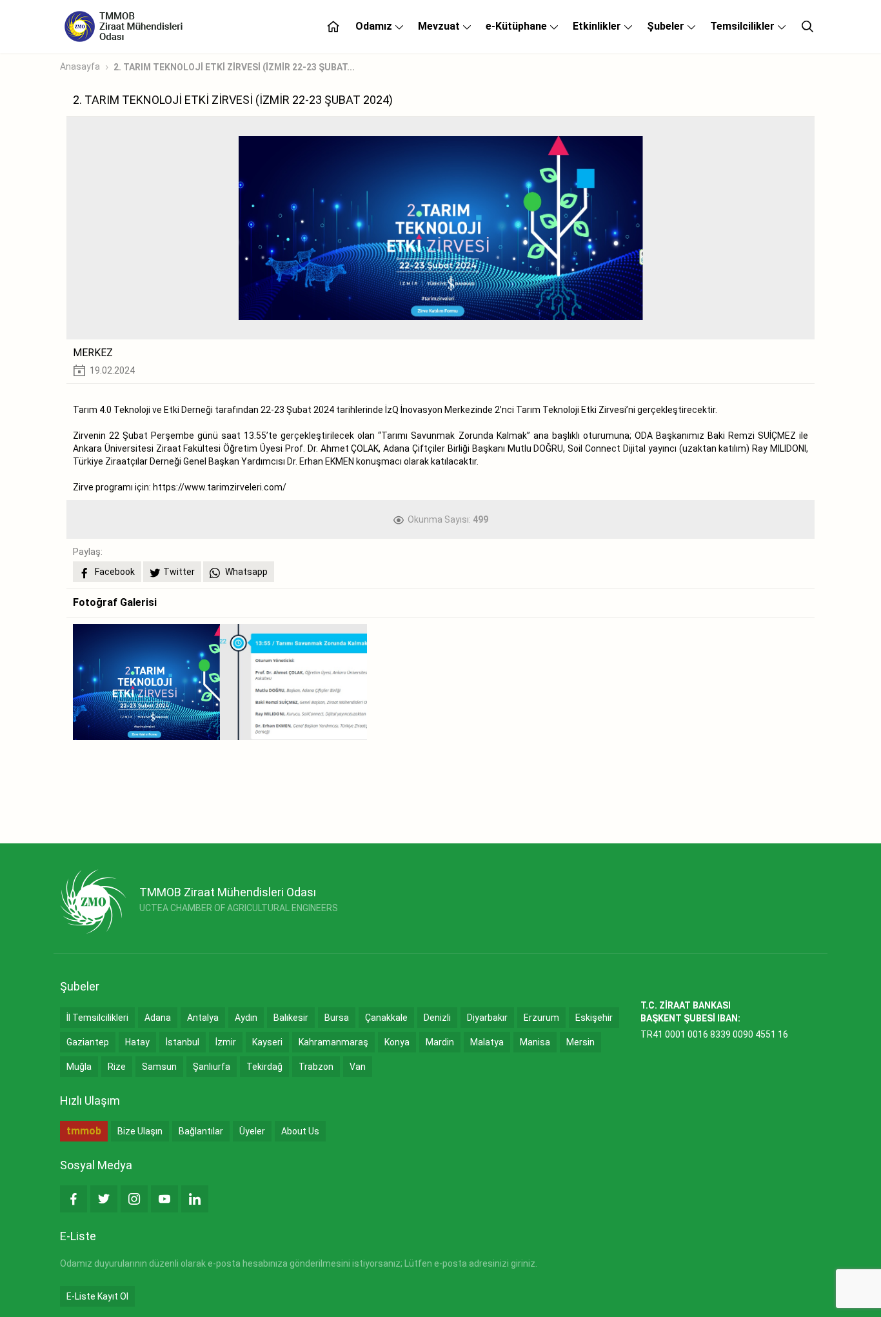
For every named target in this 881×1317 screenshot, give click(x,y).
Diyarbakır (487, 1017)
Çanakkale (386, 1017)
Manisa (535, 1042)
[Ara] (807, 26)
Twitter (179, 572)
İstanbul (182, 1042)
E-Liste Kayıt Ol (97, 1296)
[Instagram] (134, 1198)
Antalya (203, 1017)
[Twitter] (103, 1198)
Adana (157, 1017)
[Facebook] (73, 1198)
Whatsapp (245, 572)
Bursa (336, 1017)
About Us (300, 1131)
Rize (117, 1066)
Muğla (79, 1066)
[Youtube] (164, 1198)
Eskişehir (594, 1017)
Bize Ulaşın (140, 1131)
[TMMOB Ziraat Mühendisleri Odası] (93, 901)
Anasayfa (80, 66)
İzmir (225, 1042)
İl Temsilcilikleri (97, 1017)
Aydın (246, 1017)
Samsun (159, 1066)
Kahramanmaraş (333, 1042)
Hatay (137, 1042)
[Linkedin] (194, 1198)
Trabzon (316, 1066)
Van (358, 1066)
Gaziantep (87, 1042)
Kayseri (267, 1042)
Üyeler (252, 1131)
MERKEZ (93, 353)
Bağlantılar (201, 1131)
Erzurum (541, 1017)
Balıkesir (290, 1017)
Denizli (437, 1017)
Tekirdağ (264, 1066)
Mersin (580, 1042)
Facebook (114, 572)
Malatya (487, 1042)
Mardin (440, 1042)
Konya (397, 1042)
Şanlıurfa (211, 1066)
